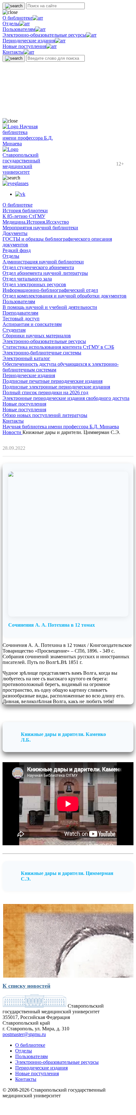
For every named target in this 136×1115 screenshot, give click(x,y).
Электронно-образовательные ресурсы (44, 35)
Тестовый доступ (21, 318)
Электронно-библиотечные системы (42, 352)
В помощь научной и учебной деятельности (50, 307)
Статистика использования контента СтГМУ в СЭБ (58, 347)
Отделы (11, 23)
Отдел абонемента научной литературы (45, 273)
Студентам (14, 330)
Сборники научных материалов (37, 335)
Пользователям (19, 29)
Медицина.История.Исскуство (36, 222)
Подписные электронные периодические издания (56, 386)
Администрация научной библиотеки (43, 261)
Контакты (13, 52)
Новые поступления (24, 46)
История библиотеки (25, 210)
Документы (15, 233)
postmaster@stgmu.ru (24, 1034)
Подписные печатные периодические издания (52, 381)
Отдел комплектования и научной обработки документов (65, 295)
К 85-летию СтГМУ (24, 216)
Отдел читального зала (27, 278)
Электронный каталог (26, 358)
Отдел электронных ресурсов (34, 284)
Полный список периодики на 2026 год (45, 392)
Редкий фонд (17, 250)
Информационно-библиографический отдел (50, 290)
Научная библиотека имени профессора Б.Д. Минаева (61, 426)
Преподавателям (20, 313)
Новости (12, 432)
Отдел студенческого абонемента (38, 267)
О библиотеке (18, 18)
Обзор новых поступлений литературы (45, 415)
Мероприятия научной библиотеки (40, 227)
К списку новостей (26, 986)
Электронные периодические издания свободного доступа (66, 398)
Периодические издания (29, 40)
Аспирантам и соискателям (32, 324)
